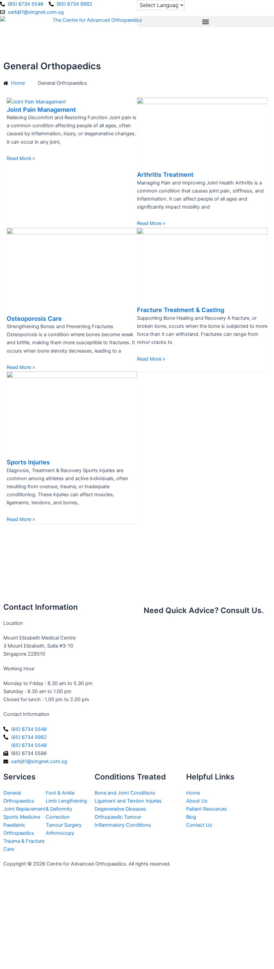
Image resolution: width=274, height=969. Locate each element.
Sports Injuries (28, 462)
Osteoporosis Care (34, 318)
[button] (205, 21)
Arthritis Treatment (165, 174)
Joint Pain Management (41, 109)
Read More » (21, 158)
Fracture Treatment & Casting (180, 309)
